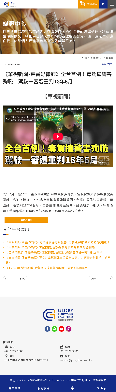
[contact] (72, 388)
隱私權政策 (99, 380)
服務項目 (43, 388)
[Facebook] (47, 329)
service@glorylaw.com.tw (76, 359)
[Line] (54, 329)
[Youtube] (61, 329)
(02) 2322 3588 (13, 350)
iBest (88, 380)
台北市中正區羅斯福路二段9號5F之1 (26, 359)
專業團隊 (14, 388)
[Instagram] (68, 329)
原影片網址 (26, 219)
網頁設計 (76, 380)
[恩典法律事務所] (10, 4)
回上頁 (109, 58)
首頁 (87, 58)
